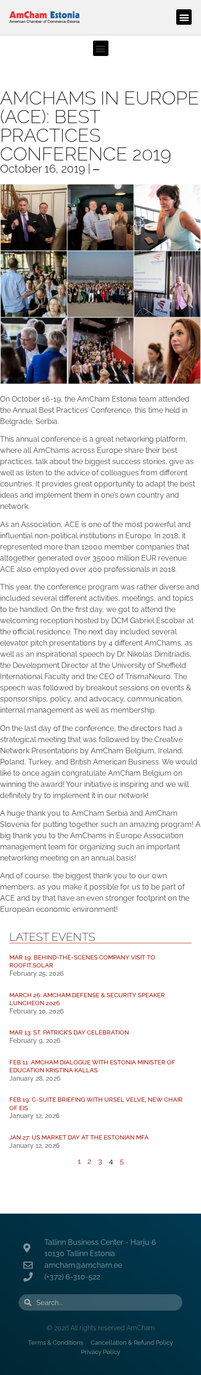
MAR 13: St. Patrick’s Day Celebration (69, 1032)
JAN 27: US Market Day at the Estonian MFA (79, 1137)
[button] (184, 17)
